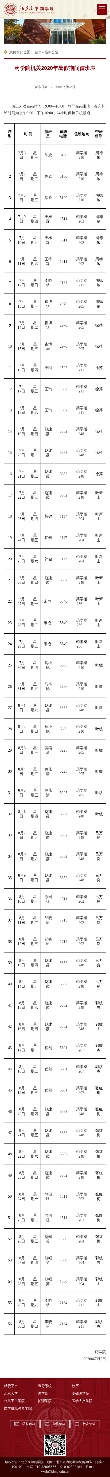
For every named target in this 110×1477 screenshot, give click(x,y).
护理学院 (45, 1401)
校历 (75, 1386)
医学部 (43, 1393)
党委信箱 (59, 1424)
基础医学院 (80, 1393)
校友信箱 (89, 1424)
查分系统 (45, 1386)
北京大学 (11, 1393)
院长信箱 (28, 1424)
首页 (38, 52)
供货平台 (11, 1386)
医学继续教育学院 (18, 1408)
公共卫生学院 (14, 1401)
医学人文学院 (82, 1401)
